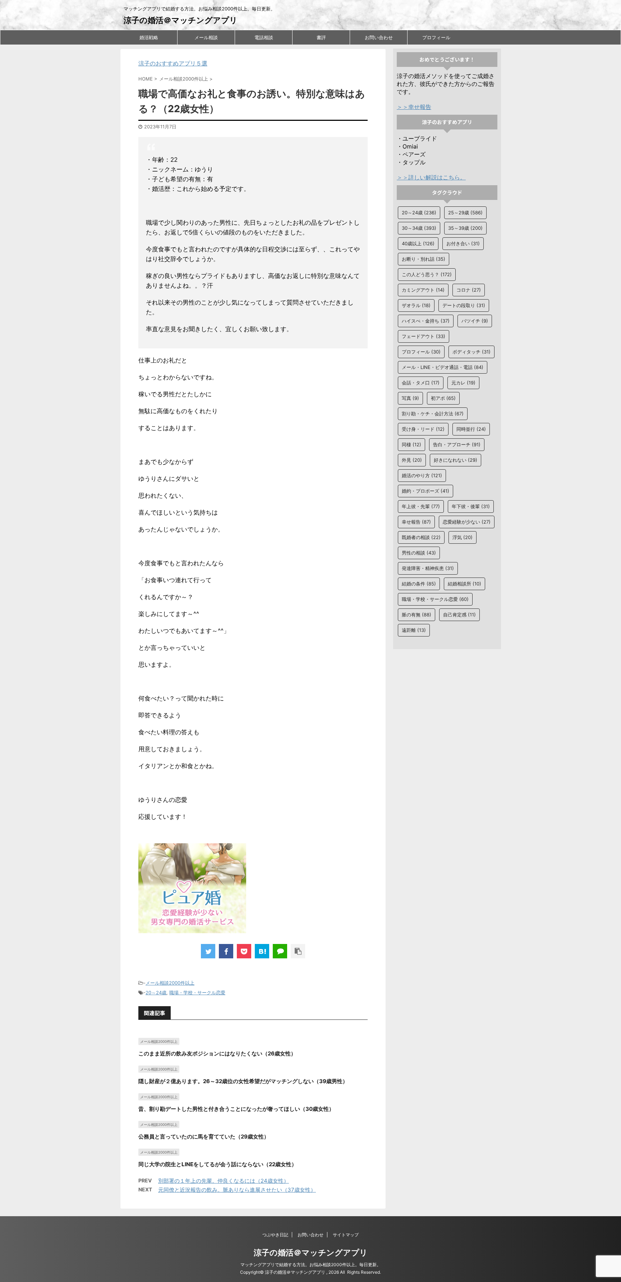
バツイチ (474, 321)
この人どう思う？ (427, 274)
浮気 (462, 537)
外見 (412, 460)
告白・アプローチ (456, 444)
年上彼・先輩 (421, 506)
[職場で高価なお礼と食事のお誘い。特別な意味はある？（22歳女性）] (262, 951)
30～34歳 (419, 228)
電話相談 (263, 37)
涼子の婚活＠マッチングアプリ (181, 20)
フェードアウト (423, 336)
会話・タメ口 (421, 382)
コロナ (468, 290)
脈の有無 (416, 614)
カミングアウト (423, 290)
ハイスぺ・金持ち (426, 321)
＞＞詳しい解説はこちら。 (431, 177)
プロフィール (436, 37)
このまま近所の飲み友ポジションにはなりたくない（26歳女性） (217, 1053)
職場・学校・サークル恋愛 (197, 992)
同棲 (411, 444)
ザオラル (416, 305)
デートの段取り (463, 305)
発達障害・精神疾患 (428, 568)
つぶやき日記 (275, 1234)
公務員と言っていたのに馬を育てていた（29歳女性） (203, 1136)
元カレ (463, 382)
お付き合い (463, 243)
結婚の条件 (419, 584)
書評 (321, 37)
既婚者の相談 (421, 537)
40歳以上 (418, 243)
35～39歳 (465, 228)
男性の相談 (419, 553)
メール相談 (206, 37)
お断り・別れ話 (423, 259)
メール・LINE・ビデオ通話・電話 (442, 367)
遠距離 (414, 630)
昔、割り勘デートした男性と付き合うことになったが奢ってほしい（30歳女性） (236, 1108)
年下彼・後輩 (471, 506)
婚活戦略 (148, 37)
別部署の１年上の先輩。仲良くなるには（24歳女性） (223, 1180)
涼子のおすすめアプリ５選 (172, 63)
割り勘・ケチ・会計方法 (433, 413)
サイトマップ (346, 1234)
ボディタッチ (471, 352)
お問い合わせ (379, 37)
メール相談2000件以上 (170, 983)
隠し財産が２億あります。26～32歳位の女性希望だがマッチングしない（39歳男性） (243, 1081)
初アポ (443, 398)
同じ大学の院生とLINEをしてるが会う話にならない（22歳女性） (217, 1164)
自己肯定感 (459, 614)
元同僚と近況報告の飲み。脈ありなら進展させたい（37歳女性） (237, 1189)
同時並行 (471, 429)
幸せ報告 (416, 522)
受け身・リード (423, 429)
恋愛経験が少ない (467, 522)
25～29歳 (465, 212)
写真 (410, 398)
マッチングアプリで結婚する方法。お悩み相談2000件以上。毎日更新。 (310, 1264)
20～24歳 (156, 992)
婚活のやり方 (422, 475)
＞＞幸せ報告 (414, 106)
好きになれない (455, 460)
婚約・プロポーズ (425, 491)
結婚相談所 (464, 584)
